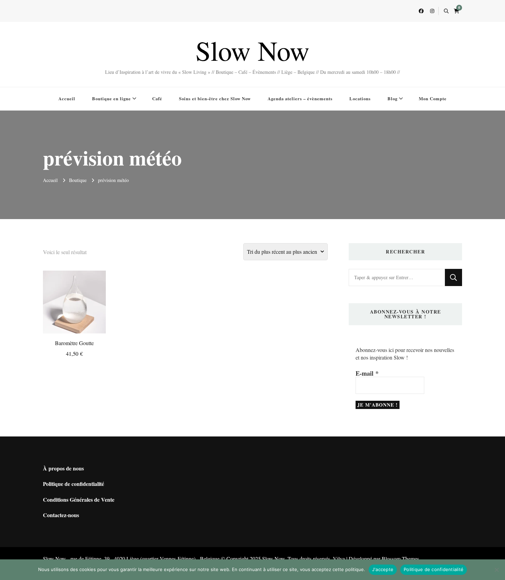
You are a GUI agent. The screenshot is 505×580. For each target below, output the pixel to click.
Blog (392, 98)
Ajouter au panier (74, 295)
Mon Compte (433, 98)
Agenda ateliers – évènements (300, 98)
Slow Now (252, 50)
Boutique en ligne (111, 98)
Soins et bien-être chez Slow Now (215, 98)
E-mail (367, 373)
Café (157, 98)
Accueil (66, 98)
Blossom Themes (400, 558)
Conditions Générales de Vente (78, 499)
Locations (360, 98)
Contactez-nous (61, 515)
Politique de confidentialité (73, 484)
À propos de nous (63, 468)
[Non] (496, 569)
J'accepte (382, 569)
